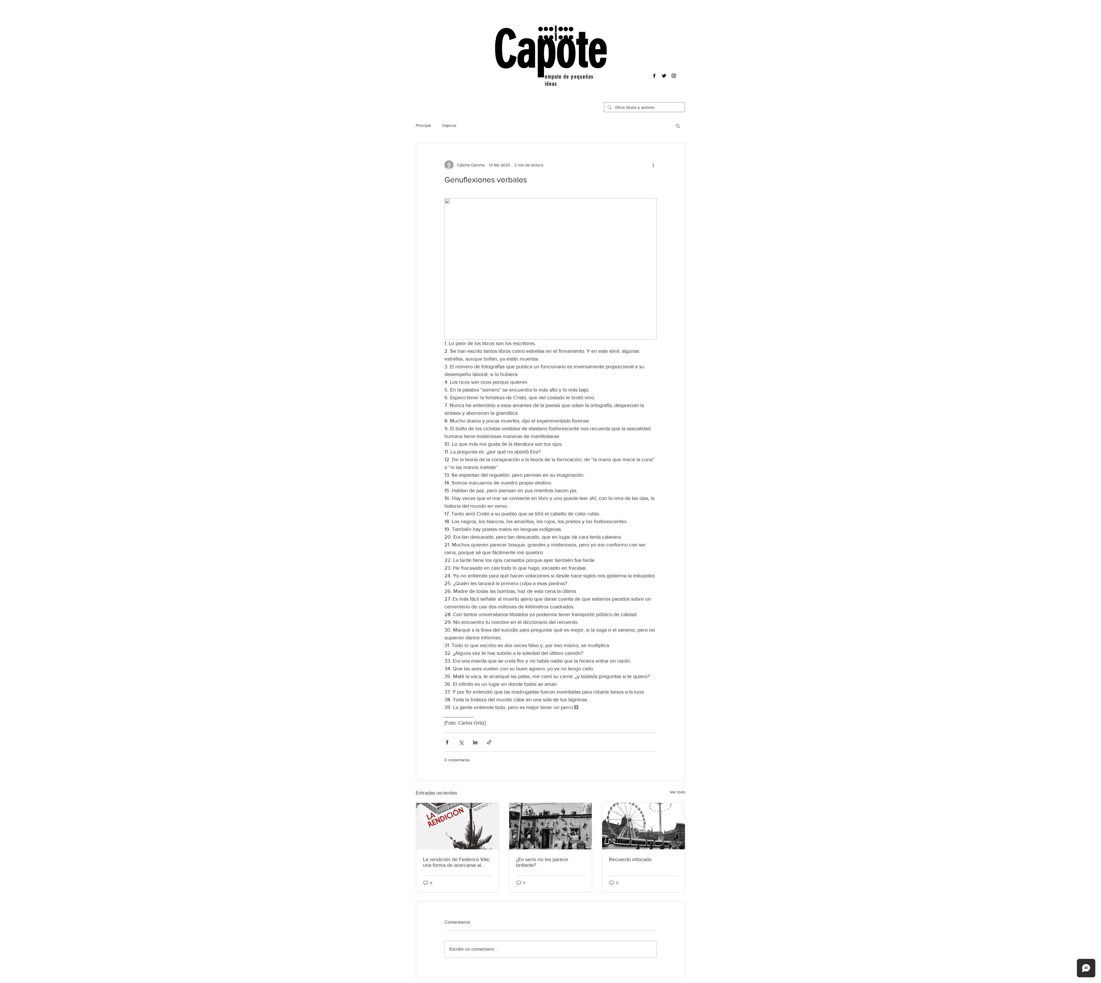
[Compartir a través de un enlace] (489, 742)
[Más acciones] (653, 164)
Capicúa (449, 125)
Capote (551, 49)
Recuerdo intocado (630, 859)
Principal (423, 125)
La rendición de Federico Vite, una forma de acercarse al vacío (456, 862)
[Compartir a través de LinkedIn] (475, 742)
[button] (678, 125)
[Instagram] (674, 76)
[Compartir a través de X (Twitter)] (461, 742)
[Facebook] (654, 76)
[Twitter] (664, 76)
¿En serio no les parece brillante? (542, 862)
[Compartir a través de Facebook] (447, 742)
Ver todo (677, 792)
